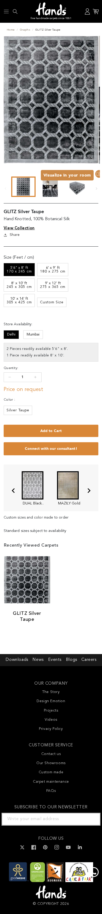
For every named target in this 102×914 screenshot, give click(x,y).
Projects (51, 710)
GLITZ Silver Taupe (27, 616)
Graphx (25, 30)
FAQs (51, 791)
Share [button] (15, 235)
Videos (51, 720)
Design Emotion (51, 701)
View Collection (19, 228)
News (37, 660)
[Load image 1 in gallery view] (23, 187)
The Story (51, 692)
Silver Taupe (18, 410)
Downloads (16, 660)
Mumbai (33, 334)
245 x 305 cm (19, 285)
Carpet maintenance (51, 782)
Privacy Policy (51, 729)
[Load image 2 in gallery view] (50, 187)
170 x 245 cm (19, 269)
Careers (88, 660)
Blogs (71, 660)
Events (55, 660)
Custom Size (52, 302)
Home (11, 30)
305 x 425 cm (19, 300)
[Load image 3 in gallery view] (77, 187)
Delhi (11, 334)
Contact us (51, 754)
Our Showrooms (51, 763)
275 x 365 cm (52, 285)
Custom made (51, 772)
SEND (90, 819)
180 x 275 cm (52, 269)
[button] (6, 11)
